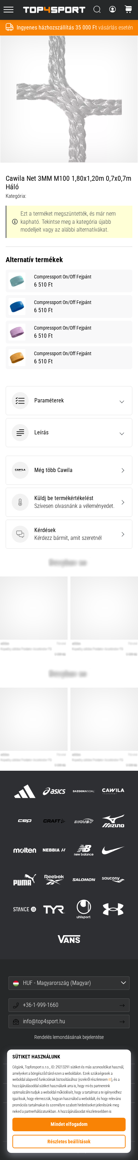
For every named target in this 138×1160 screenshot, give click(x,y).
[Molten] (25, 850)
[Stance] (25, 909)
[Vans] (69, 939)
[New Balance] (83, 850)
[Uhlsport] (83, 909)
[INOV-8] (83, 820)
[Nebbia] (54, 850)
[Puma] (25, 880)
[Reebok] (54, 880)
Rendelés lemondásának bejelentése (69, 1037)
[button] (69, 400)
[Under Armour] (113, 909)
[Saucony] (113, 880)
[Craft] (54, 820)
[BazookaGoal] (83, 791)
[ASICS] (54, 791)
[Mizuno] (113, 820)
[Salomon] (83, 880)
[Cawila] (113, 791)
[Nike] (113, 850)
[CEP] (25, 820)
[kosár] (128, 10)
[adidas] (25, 791)
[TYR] (54, 909)
